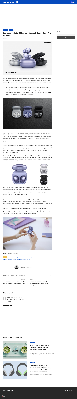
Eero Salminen (23, 263)
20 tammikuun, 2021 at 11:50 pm (16, 297)
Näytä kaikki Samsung (28, 382)
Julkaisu (12, 275)
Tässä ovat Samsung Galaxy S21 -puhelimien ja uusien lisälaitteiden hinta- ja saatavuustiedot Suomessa (39, 283)
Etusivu (23, 2)
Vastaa (9, 301)
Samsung (6, 30)
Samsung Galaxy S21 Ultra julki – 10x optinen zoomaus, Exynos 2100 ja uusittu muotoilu (14, 283)
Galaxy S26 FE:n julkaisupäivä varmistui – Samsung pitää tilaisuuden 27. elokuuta (40, 347)
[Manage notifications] (3, 396)
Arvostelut (31, 2)
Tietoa (50, 2)
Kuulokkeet (18, 275)
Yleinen (11, 30)
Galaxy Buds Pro (7, 275)
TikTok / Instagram (41, 2)
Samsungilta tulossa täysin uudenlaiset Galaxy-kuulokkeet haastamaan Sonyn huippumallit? (41, 367)
